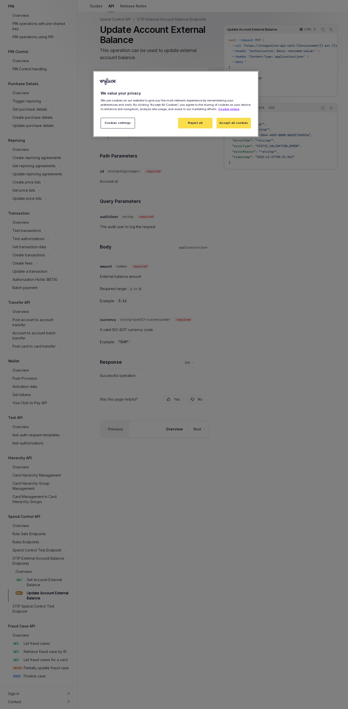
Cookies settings (118, 123)
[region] (176, 104)
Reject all (195, 123)
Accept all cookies (233, 123)
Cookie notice (228, 109)
